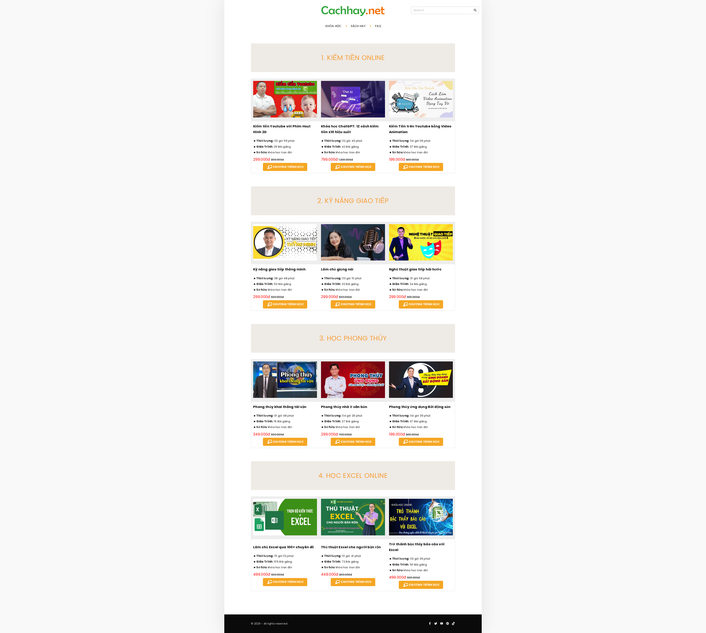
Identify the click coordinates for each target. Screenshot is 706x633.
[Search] (475, 10)
